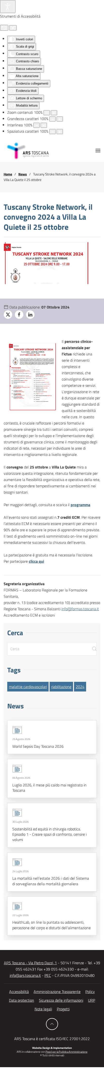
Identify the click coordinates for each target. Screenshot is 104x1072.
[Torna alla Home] (28, 150)
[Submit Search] (94, 648)
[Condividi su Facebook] (19, 314)
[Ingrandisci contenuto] (54, 112)
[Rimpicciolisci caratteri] (52, 119)
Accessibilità (19, 991)
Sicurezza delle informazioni (61, 1000)
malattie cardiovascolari (28, 687)
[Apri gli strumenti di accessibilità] (7, 6)
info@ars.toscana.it (25, 975)
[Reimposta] (4, 28)
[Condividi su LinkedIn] (30, 314)
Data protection (21, 1000)
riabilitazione (61, 687)
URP (91, 1000)
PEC (48, 975)
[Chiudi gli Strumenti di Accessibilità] (13, 27)
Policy (90, 991)
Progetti (63, 1009)
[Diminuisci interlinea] (36, 125)
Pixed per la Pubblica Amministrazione (66, 1052)
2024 (80, 687)
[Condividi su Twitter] (8, 314)
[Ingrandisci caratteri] (60, 119)
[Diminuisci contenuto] (47, 112)
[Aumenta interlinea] (44, 125)
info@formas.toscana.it (80, 609)
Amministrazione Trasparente (57, 991)
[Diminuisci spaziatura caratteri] (52, 131)
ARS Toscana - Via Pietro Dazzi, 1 (30, 963)
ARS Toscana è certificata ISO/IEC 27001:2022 (52, 1039)
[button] (98, 150)
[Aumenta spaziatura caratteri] (60, 131)
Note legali (43, 1009)
